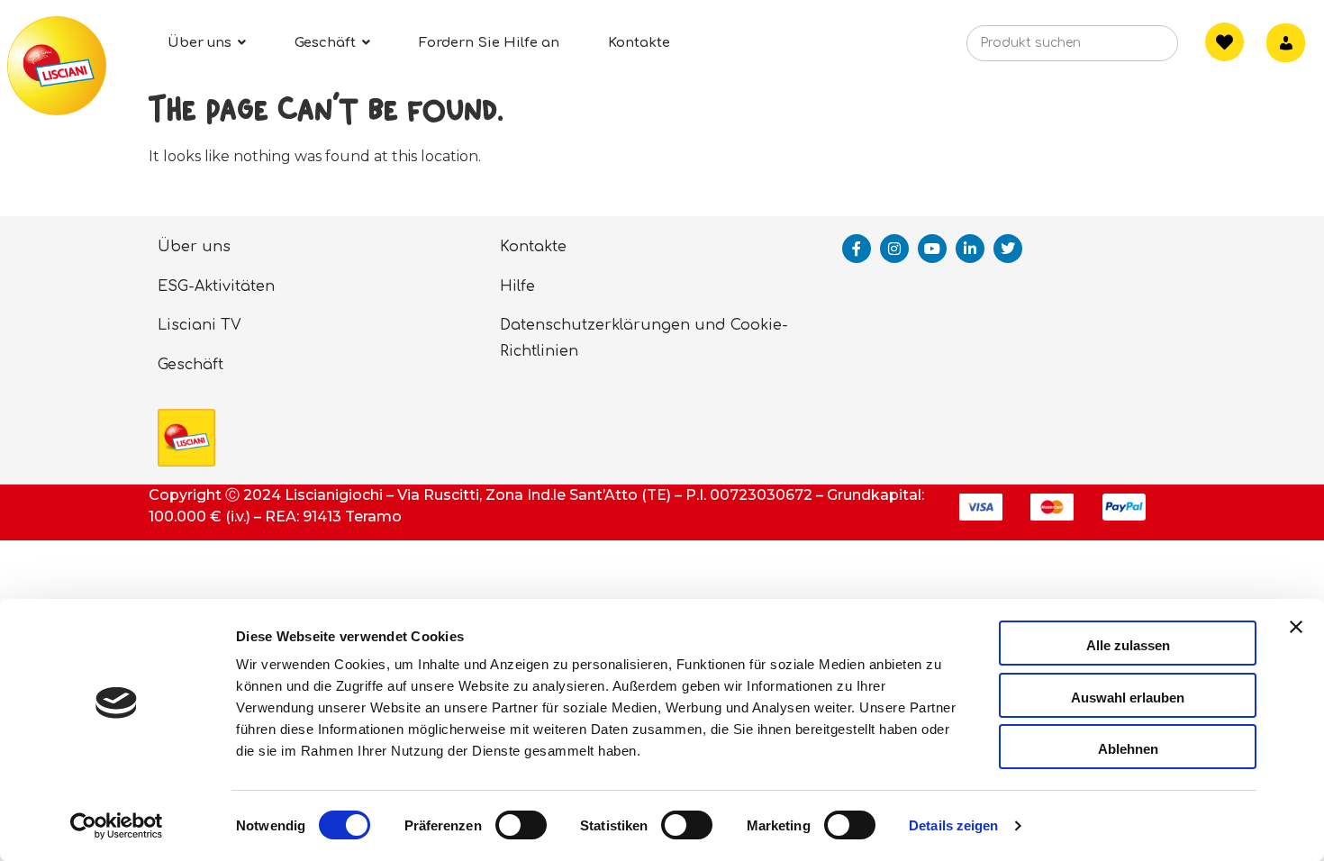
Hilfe (517, 286)
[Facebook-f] (856, 248)
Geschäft (190, 365)
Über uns (194, 247)
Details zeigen (953, 825)
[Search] (1137, 48)
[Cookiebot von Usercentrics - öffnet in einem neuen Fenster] (116, 825)
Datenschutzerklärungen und (613, 325)
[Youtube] (932, 248)
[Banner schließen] (1296, 643)
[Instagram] (894, 248)
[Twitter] (1007, 248)
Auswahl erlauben (1127, 697)
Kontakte (533, 247)
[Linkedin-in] (970, 248)
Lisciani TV (199, 325)
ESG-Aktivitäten (216, 286)
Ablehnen (1128, 749)
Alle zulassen (1128, 645)
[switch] (521, 825)
